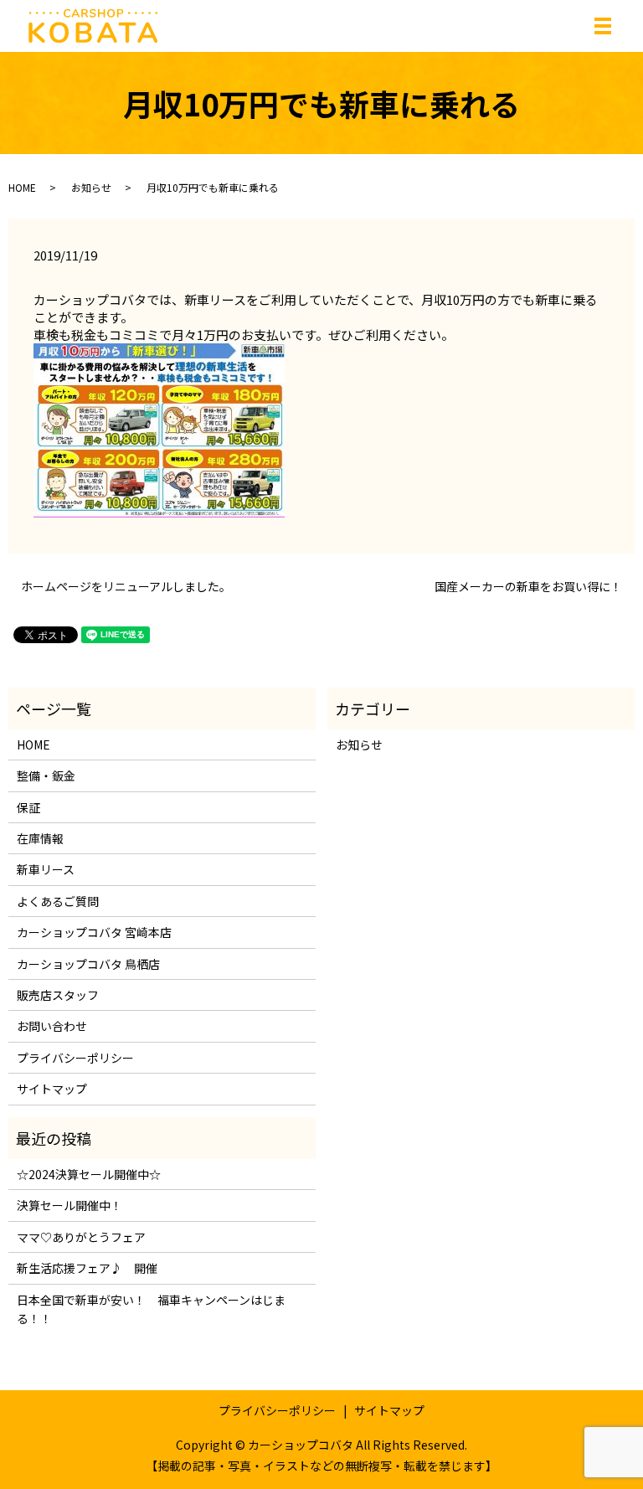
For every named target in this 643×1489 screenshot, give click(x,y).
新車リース (46, 869)
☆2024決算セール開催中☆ (89, 1174)
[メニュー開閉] (602, 26)
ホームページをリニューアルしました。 (126, 587)
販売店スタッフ (58, 995)
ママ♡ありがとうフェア (81, 1237)
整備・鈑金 (46, 775)
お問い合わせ (52, 1026)
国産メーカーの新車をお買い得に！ (528, 587)
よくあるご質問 (58, 901)
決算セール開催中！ (69, 1205)
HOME (22, 187)
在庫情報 (40, 838)
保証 (28, 807)
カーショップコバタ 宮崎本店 (94, 932)
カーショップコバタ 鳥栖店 (88, 964)
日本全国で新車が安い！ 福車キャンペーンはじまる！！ (151, 1309)
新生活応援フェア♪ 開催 (87, 1268)
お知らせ (91, 187)
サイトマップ (52, 1088)
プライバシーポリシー (75, 1057)
